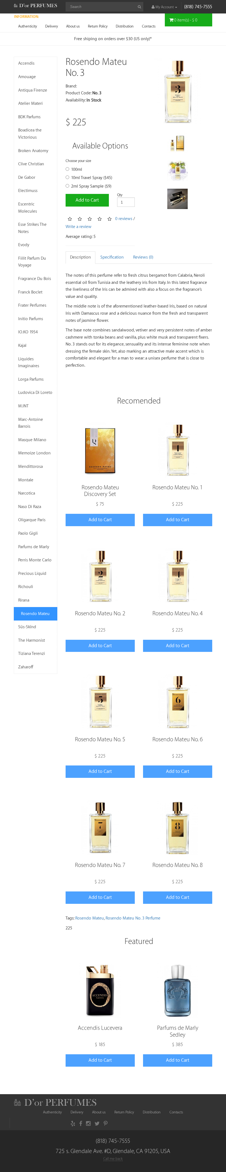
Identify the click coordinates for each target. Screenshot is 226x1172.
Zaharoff (25, 667)
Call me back (113, 1159)
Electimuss (27, 190)
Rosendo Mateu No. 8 (177, 865)
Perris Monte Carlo (35, 560)
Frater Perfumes (32, 305)
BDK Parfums (29, 117)
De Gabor (26, 177)
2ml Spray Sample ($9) (91, 186)
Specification (112, 257)
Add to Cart (87, 200)
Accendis (26, 63)
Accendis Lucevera (100, 1028)
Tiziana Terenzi (31, 653)
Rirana (23, 600)
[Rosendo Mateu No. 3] (177, 91)
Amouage (27, 77)
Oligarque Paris (31, 520)
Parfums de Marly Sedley (177, 1031)
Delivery (51, 26)
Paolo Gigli (28, 533)
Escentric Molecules (27, 208)
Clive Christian (31, 164)
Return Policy (97, 26)
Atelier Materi (30, 103)
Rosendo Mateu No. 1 (177, 487)
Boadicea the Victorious (30, 134)
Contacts (148, 26)
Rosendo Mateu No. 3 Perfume (133, 918)
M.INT (23, 406)
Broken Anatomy (33, 151)
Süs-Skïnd (27, 627)
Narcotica (26, 493)
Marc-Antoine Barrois (30, 423)
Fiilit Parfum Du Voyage (32, 262)
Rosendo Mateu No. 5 (100, 739)
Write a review (79, 226)
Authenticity (27, 26)
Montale (25, 480)
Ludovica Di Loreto (35, 392)
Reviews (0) (143, 257)
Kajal (22, 345)
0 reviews (123, 218)
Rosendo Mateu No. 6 (177, 739)
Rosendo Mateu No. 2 (100, 613)
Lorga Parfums (31, 379)
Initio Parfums (30, 319)
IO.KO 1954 (28, 332)
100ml (76, 169)
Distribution (125, 26)
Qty (119, 195)
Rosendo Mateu (35, 613)
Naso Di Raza (29, 506)
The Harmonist (31, 640)
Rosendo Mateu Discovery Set (100, 490)
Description (80, 257)
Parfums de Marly (33, 547)
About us (73, 26)
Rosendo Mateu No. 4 (177, 613)
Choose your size (78, 161)
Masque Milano (32, 440)
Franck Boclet (30, 292)
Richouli (25, 586)
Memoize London (34, 453)
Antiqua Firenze (32, 90)
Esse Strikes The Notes (32, 228)
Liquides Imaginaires (28, 363)
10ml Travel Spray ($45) (91, 177)
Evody (23, 245)
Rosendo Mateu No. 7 (100, 865)
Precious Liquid (32, 573)
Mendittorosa (30, 466)
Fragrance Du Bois (34, 278)
